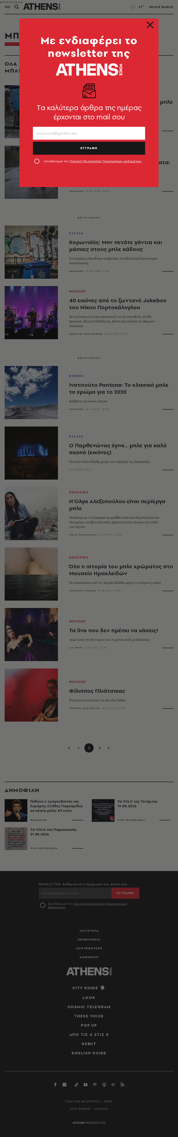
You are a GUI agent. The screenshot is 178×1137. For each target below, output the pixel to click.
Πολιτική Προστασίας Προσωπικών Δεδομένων (106, 161)
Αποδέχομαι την (93, 161)
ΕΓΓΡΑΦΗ (89, 148)
